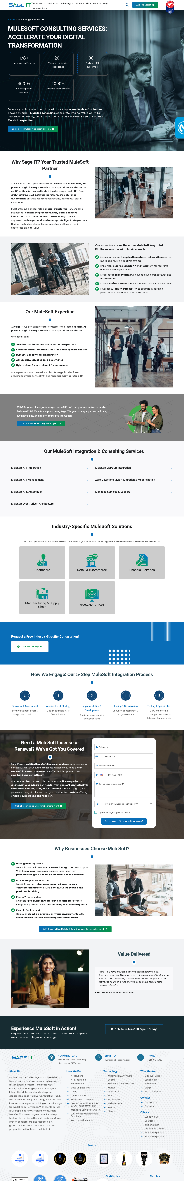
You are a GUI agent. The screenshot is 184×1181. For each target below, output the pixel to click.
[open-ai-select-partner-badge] (19, 1178)
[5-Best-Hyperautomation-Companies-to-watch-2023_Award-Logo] (80, 1178)
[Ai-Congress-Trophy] (124, 1151)
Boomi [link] (111, 1079)
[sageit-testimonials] (23, 1055)
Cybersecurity (78, 1095)
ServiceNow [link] (114, 1099)
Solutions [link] (150, 1120)
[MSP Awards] (144, 1151)
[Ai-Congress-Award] (103, 1151)
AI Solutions (77, 1075)
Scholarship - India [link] (155, 1136)
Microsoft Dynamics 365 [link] (121, 1083)
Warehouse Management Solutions (85, 1115)
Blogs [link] (148, 1087)
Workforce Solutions (82, 1120)
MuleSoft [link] (112, 1087)
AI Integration (78, 1079)
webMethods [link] (115, 1103)
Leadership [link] (151, 1079)
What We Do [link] (152, 1116)
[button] (50, 468)
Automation (77, 1083)
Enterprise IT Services (83, 1099)
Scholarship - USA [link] (154, 1132)
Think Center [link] (152, 1124)
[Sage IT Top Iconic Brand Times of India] (164, 1151)
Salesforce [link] (113, 1091)
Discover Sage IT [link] (154, 1075)
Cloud (74, 1091)
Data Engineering (80, 1087)
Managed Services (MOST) (85, 1109)
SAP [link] (110, 1095)
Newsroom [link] (151, 1083)
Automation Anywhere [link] (120, 1075)
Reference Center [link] (155, 1128)
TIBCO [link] (111, 1107)
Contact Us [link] (151, 1102)
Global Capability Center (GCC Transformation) (84, 1104)
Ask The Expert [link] (153, 1091)
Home (11, 19)
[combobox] (103, 775)
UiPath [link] (111, 1111)
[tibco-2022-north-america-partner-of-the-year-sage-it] (39, 1173)
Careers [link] (149, 1106)
